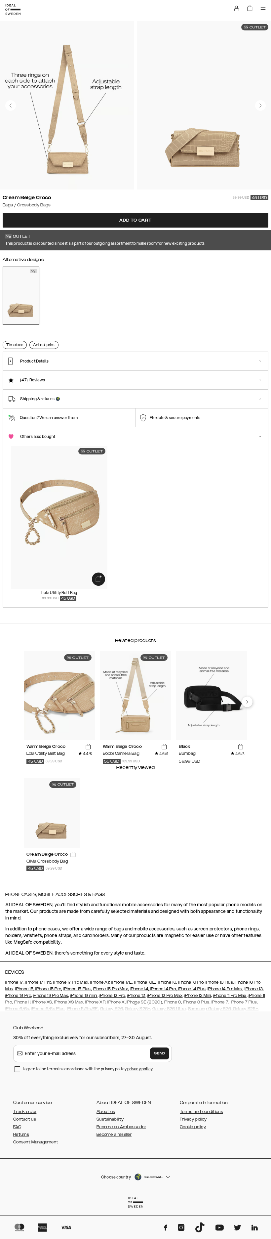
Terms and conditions (201, 1111)
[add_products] (98, 579)
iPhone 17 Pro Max (70, 982)
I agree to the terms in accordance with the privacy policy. (88, 1069)
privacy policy (140, 1069)
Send (159, 1053)
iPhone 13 (254, 989)
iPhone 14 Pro (162, 989)
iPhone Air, (100, 982)
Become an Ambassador (121, 1127)
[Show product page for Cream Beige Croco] (21, 296)
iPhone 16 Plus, (220, 982)
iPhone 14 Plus (191, 989)
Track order (24, 1111)
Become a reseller (114, 1134)
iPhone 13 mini (83, 995)
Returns (21, 1134)
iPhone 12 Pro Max (164, 995)
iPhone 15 (24, 989)
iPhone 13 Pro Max (50, 995)
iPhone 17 (14, 982)
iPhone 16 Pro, (191, 982)
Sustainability (110, 1119)
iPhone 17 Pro (38, 982)
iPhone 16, (167, 982)
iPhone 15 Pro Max (110, 989)
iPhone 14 (139, 989)
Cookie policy (193, 1127)
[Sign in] (236, 8)
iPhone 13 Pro (18, 995)
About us (106, 1111)
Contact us (24, 1119)
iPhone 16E (144, 982)
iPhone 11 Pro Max (230, 995)
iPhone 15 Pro (47, 989)
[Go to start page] (12, 9)
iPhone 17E (121, 982)
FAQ (17, 1127)
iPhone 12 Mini (197, 995)
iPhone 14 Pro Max (225, 989)
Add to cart (135, 220)
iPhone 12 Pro (112, 995)
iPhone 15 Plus (77, 989)
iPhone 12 (136, 995)
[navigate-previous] (247, 702)
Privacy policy (193, 1119)
